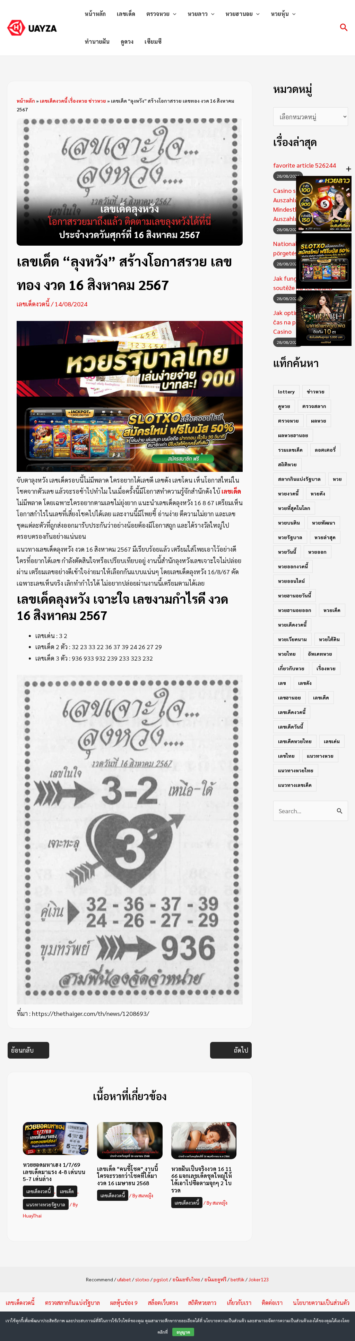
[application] (173, 14)
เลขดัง (305, 683)
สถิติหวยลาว (202, 1302)
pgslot (161, 1279)
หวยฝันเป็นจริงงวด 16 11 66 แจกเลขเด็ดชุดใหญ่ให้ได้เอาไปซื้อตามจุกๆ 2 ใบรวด (201, 1179)
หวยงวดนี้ (288, 493)
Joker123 (259, 1279)
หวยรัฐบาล (290, 537)
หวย (337, 479)
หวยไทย (287, 654)
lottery (286, 391)
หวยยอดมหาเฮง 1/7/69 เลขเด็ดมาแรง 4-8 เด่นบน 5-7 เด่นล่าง (54, 1172)
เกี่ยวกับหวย (291, 668)
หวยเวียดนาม (292, 639)
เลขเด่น (332, 741)
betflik (237, 1279)
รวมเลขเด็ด (290, 450)
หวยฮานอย (239, 13)
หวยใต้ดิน (329, 639)
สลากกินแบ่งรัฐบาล (299, 479)
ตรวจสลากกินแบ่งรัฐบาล (72, 1302)
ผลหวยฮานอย (293, 435)
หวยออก (317, 552)
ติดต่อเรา (272, 1302)
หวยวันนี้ (287, 552)
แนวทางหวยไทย (295, 770)
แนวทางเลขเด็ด (295, 785)
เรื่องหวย (326, 668)
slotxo (142, 1279)
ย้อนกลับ (22, 1050)
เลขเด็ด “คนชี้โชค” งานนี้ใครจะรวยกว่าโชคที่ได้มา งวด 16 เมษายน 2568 (127, 1176)
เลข (282, 683)
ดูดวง (127, 41)
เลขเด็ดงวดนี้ (33, 304)
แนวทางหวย (320, 756)
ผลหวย (318, 420)
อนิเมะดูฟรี (215, 1279)
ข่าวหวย (315, 391)
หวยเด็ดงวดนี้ (292, 624)
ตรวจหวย (158, 13)
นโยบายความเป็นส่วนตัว (321, 1302)
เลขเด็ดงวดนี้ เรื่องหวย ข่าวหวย (73, 100)
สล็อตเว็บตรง (163, 1302)
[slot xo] (130, 433)
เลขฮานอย (289, 697)
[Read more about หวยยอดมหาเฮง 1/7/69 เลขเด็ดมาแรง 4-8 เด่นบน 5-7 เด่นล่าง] (55, 1137)
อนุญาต (183, 1332)
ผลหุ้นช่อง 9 (124, 1302)
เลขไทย (286, 756)
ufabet (124, 1279)
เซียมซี (153, 41)
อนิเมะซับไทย (186, 1279)
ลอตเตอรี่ (325, 450)
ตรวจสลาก (314, 406)
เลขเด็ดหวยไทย (295, 741)
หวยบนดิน (289, 522)
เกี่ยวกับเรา (239, 1302)
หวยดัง (318, 493)
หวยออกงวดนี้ (293, 566)
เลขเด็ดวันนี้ (290, 726)
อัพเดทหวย (320, 654)
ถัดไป (241, 1050)
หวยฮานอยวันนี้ (294, 595)
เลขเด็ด (126, 13)
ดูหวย (284, 406)
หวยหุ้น (280, 13)
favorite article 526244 (304, 165)
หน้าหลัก (95, 13)
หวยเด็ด (331, 610)
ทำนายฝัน (97, 41)
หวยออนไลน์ (291, 581)
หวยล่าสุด (325, 537)
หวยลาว (198, 13)
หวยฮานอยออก (294, 610)
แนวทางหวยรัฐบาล (45, 1204)
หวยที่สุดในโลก (294, 508)
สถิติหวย (287, 464)
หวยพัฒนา (323, 522)
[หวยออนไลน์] (130, 358)
